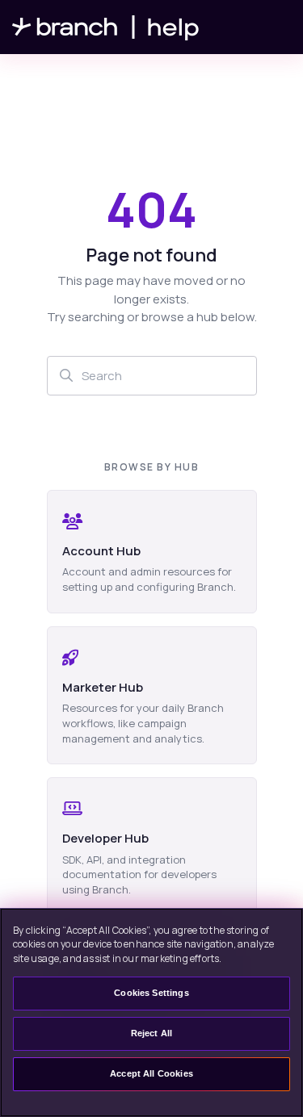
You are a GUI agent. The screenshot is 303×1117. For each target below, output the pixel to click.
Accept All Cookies (151, 1073)
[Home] (106, 27)
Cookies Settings (151, 993)
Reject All (152, 1033)
